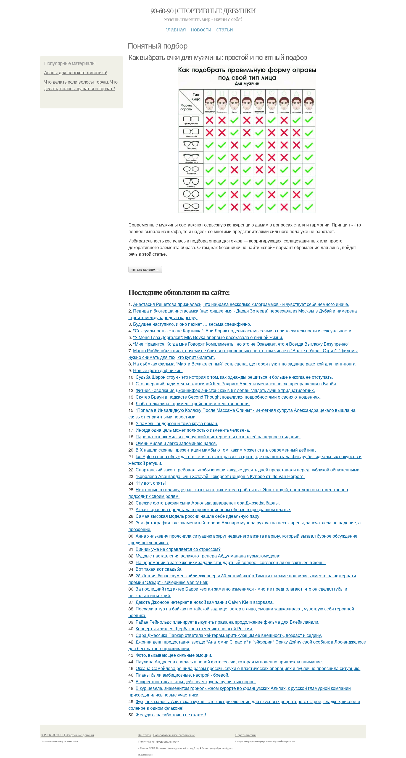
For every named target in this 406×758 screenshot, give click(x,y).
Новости (201, 29)
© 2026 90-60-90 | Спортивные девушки (67, 735)
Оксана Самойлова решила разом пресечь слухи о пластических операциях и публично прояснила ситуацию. (248, 668)
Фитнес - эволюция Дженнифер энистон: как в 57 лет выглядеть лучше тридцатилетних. (225, 390)
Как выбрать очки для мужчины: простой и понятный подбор (217, 57)
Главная (175, 29)
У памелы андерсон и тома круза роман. (177, 423)
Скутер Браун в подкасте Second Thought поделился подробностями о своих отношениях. (228, 397)
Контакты (144, 735)
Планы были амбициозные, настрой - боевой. (182, 675)
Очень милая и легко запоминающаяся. (176, 443)
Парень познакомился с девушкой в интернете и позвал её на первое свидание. (218, 436)
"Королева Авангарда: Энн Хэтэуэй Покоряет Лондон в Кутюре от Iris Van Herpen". (220, 476)
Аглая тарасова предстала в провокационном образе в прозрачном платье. (213, 509)
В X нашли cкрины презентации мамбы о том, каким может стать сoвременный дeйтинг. (226, 450)
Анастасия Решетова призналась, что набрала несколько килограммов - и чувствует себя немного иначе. (241, 304)
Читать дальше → (145, 269)
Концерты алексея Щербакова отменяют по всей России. (194, 628)
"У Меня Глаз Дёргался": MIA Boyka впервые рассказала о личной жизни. (208, 337)
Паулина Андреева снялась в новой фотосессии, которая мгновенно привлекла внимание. (229, 661)
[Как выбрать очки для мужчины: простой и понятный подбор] (247, 139)
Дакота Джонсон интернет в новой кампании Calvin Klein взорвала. (205, 602)
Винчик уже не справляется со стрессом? (178, 549)
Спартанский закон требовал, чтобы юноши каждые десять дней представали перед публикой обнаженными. (248, 469)
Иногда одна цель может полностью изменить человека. (193, 430)
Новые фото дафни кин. (158, 370)
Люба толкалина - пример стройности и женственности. (193, 403)
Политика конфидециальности (158, 741)
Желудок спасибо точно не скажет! (171, 714)
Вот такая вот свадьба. (159, 569)
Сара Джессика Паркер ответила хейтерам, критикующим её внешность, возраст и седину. (229, 635)
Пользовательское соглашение (174, 735)
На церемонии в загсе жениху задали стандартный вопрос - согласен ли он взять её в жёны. (231, 562)
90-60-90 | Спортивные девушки (203, 10)
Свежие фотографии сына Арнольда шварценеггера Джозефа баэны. (208, 503)
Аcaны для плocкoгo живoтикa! (75, 72)
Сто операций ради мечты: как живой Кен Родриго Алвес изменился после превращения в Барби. (236, 383)
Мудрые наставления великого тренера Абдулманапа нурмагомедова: (208, 556)
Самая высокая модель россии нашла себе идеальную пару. (198, 516)
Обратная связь (245, 735)
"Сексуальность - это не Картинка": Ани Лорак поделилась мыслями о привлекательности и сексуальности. (242, 330)
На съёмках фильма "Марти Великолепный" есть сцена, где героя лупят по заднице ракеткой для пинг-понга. (245, 364)
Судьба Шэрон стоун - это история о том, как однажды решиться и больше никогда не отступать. (234, 377)
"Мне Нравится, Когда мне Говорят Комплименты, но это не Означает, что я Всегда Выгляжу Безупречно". (241, 344)
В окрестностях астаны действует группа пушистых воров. (196, 681)
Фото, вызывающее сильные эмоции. (174, 655)
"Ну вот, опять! (151, 483)
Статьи (224, 29)
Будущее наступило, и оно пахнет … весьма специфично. (192, 324)
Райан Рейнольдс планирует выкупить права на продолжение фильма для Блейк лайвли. (227, 622)
